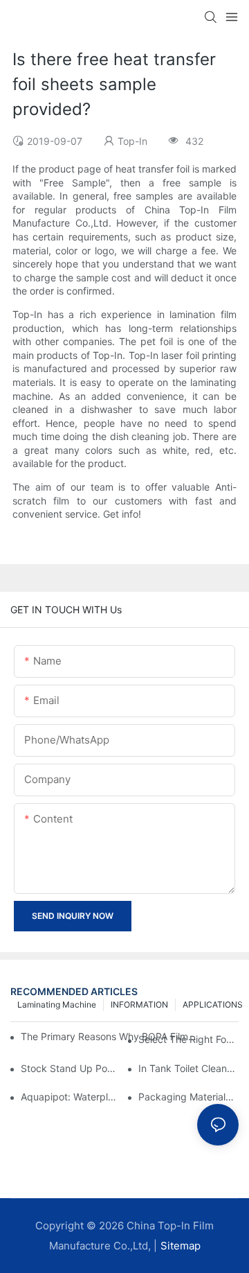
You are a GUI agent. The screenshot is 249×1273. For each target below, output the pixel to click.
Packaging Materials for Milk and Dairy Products (188, 1097)
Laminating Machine (56, 1004)
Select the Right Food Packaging (188, 1039)
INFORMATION (139, 1004)
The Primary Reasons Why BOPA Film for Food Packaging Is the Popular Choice (108, 1036)
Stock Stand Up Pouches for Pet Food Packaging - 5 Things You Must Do (71, 1068)
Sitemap (180, 1245)
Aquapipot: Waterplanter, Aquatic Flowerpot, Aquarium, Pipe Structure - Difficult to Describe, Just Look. (71, 1097)
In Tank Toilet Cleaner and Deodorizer (188, 1068)
